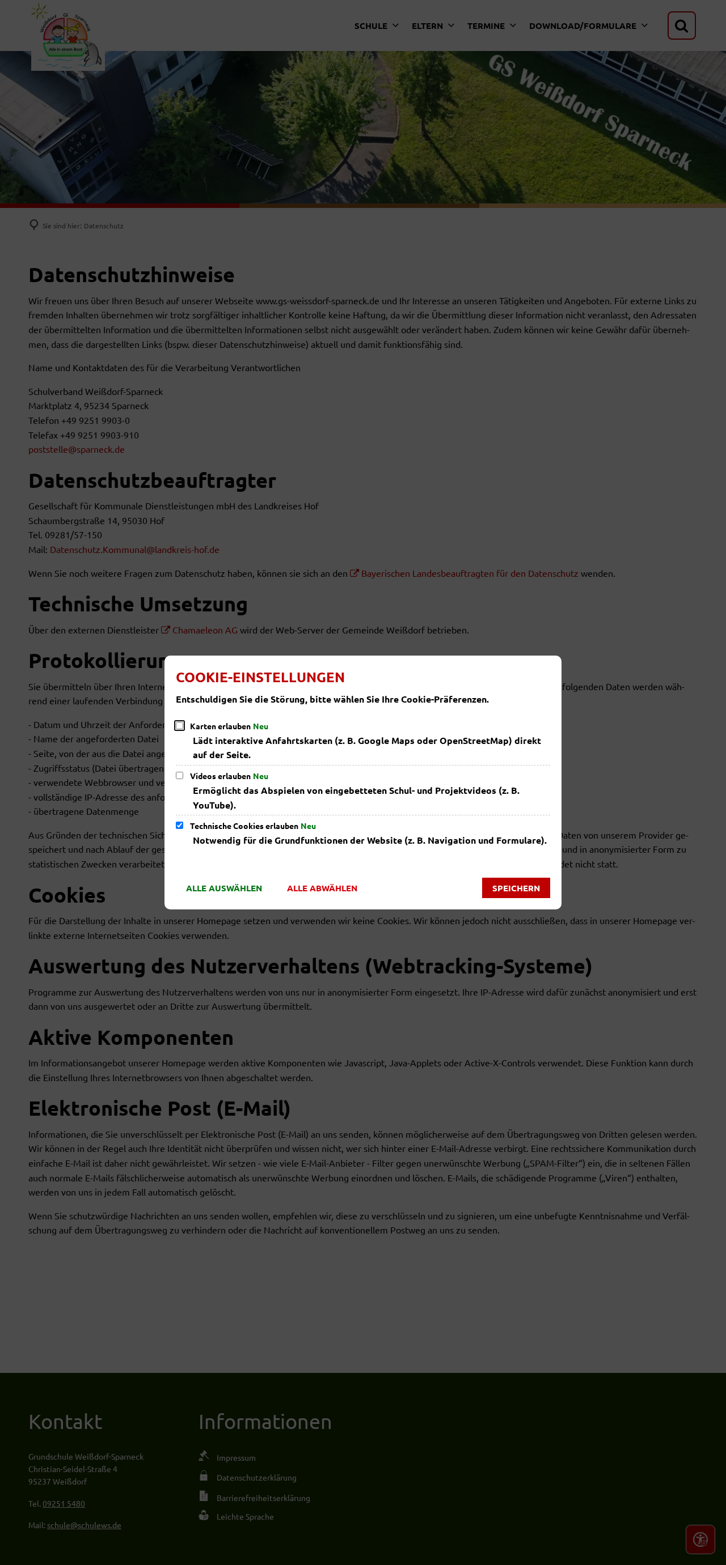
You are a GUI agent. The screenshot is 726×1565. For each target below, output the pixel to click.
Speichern (516, 888)
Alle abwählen (322, 888)
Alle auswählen (224, 888)
